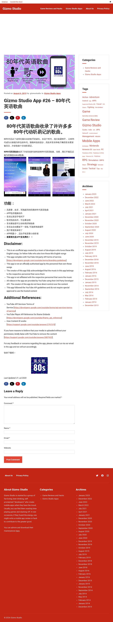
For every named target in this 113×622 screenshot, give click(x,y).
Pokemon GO (89, 156)
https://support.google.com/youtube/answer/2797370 (31, 324)
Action (85, 97)
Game (86, 111)
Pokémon (97, 156)
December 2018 (91, 259)
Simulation (93, 160)
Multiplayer (85, 146)
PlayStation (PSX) (87, 153)
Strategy (92, 164)
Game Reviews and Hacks (53, 495)
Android (85, 101)
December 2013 (91, 305)
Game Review (91, 120)
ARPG (94, 101)
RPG (84, 160)
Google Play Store (16, 2)
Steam (84, 165)
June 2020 (89, 237)
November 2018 (92, 263)
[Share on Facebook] (6, 118)
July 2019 (89, 253)
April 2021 (89, 210)
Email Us (5, 2)
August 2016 (90, 269)
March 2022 (90, 204)
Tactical (92, 168)
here (18, 531)
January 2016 (90, 276)
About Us (9, 475)
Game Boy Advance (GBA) (90, 116)
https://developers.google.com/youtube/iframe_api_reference (34, 318)
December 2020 (91, 217)
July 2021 (89, 207)
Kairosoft (85, 133)
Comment (8, 403)
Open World (96, 149)
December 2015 (91, 279)
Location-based (93, 133)
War (102, 168)
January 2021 (90, 214)
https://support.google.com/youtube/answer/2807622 (28, 337)
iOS (94, 130)
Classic (84, 107)
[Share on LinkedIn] (23, 118)
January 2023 (90, 194)
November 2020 (92, 220)
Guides (84, 130)
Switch (85, 168)
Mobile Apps (91, 141)
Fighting (90, 107)
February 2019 (91, 256)
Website (7, 448)
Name (7, 428)
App (90, 101)
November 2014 (92, 286)
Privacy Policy (22, 475)
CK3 (104, 104)
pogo (83, 156)
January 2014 (90, 302)
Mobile (97, 136)
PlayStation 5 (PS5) (98, 153)
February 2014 (91, 299)
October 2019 (91, 246)
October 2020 (91, 223)
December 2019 (91, 240)
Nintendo (94, 145)
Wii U (83, 172)
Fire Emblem (99, 107)
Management (88, 136)
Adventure (94, 97)
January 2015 (90, 282)
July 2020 (89, 233)
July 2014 (89, 292)
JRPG (98, 130)
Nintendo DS (87, 149)
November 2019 (92, 243)
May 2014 (89, 295)
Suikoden (100, 165)
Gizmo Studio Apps (52, 93)
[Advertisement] (56, 35)
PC (102, 149)
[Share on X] (12, 118)
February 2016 (91, 273)
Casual (99, 104)
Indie (90, 130)
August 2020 (90, 230)
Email (7, 438)
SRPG (101, 160)
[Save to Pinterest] (18, 118)
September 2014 (92, 289)
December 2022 (91, 197)
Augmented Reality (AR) (88, 104)
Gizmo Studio (12, 8)
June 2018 (89, 266)
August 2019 (90, 250)
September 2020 (92, 227)
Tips (98, 169)
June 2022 (89, 201)
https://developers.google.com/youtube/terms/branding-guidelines (36, 260)
